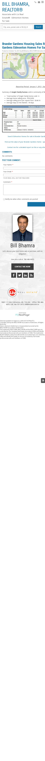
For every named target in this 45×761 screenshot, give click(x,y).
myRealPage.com (22, 315)
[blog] (31, 275)
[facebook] (13, 275)
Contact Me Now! (22, 266)
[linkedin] (25, 275)
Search (38, 27)
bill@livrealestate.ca (32, 304)
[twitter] (19, 275)
